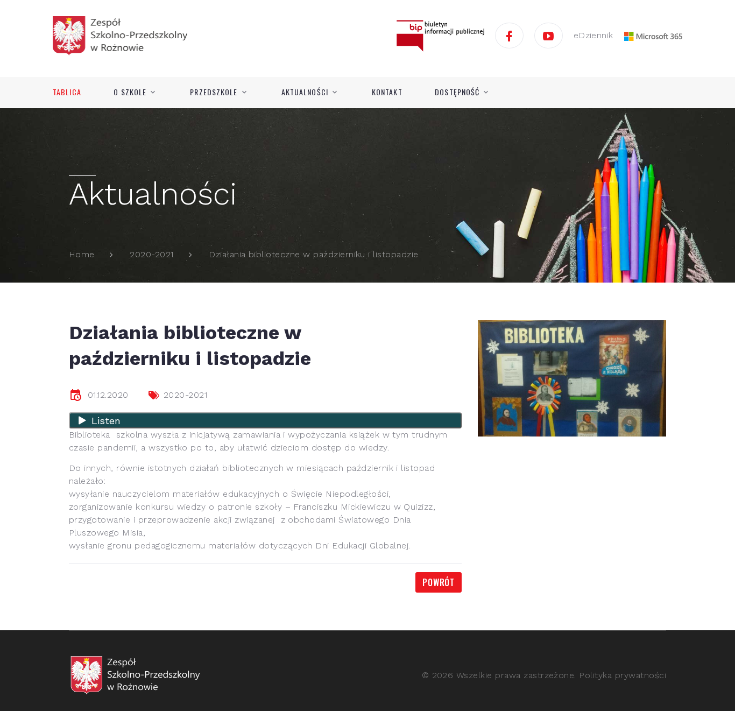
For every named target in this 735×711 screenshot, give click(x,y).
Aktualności (304, 92)
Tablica (67, 92)
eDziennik (593, 35)
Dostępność (457, 92)
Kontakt (387, 92)
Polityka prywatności (622, 675)
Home (82, 254)
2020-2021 (151, 254)
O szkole (130, 92)
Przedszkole (213, 92)
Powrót (438, 582)
